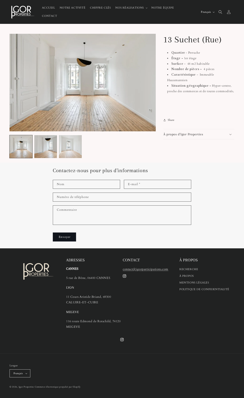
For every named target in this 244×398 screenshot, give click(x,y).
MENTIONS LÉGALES (194, 282)
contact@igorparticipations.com (145, 269)
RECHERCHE (188, 269)
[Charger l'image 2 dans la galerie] (45, 146)
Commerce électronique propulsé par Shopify (57, 386)
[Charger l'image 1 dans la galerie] (21, 146)
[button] (131, 8)
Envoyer (64, 237)
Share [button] (171, 120)
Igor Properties (26, 386)
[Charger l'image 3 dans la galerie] (70, 146)
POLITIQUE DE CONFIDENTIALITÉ (204, 289)
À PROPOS (186, 276)
